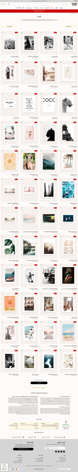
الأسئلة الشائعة (19, 459)
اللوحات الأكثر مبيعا (63, 458)
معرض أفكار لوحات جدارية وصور (60, 461)
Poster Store (75, 13)
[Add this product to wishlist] (60, 32)
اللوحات (71, 13)
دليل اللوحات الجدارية (62, 457)
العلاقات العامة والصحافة (39, 458)
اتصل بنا (20, 458)
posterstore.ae (28, 399)
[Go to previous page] (45, 388)
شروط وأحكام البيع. (49, 465)
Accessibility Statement (39, 461)
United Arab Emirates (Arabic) (64, 469)
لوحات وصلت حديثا (63, 459)
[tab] (4, 4)
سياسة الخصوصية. (29, 465)
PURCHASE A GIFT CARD (22, 449)
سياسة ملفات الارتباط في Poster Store (38, 465)
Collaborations (40, 459)
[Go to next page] (33, 388)
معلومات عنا (41, 457)
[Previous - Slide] (60, 426)
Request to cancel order (17, 461)
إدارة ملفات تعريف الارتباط (17, 462)
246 (35, 387)
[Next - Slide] (8, 426)
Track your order (19, 457)
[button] (4, 467)
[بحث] (9, 4)
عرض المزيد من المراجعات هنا (39, 432)
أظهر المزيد (39, 382)
